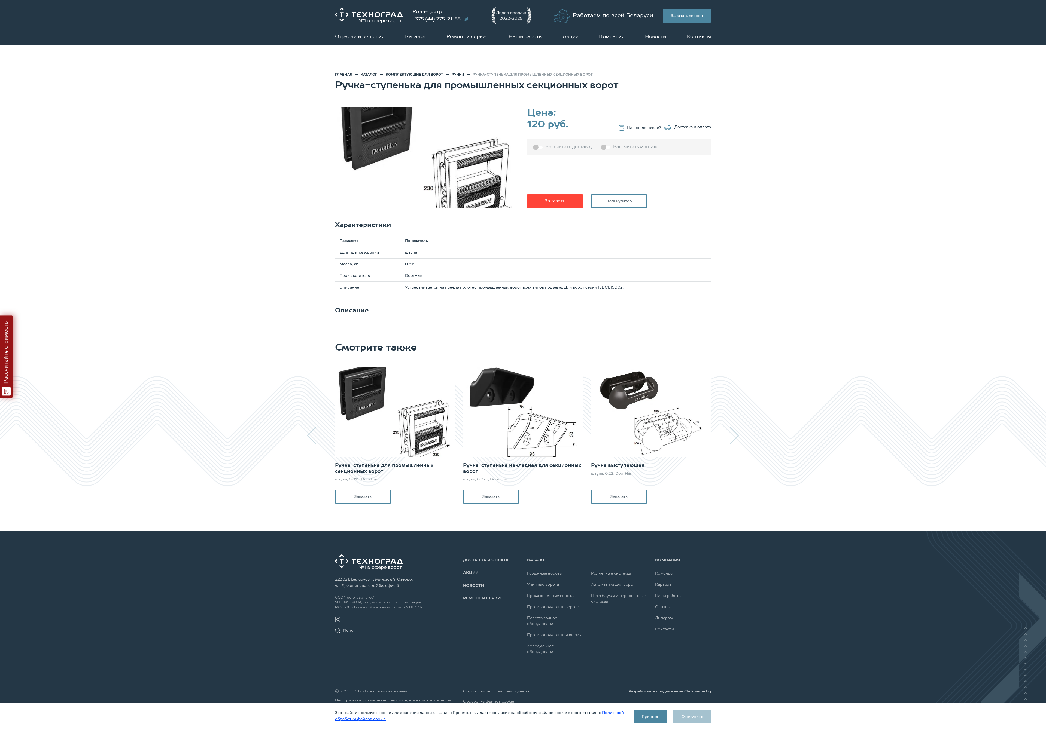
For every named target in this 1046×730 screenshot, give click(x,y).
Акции (571, 36)
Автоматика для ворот (613, 585)
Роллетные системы (611, 573)
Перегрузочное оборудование (542, 621)
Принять (650, 717)
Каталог (415, 36)
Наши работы (526, 36)
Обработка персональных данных (496, 691)
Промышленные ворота (550, 596)
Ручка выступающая (617, 465)
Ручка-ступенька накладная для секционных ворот (522, 468)
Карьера (663, 585)
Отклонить (692, 717)
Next (734, 435)
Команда (664, 573)
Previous (312, 435)
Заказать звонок (687, 16)
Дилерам (664, 618)
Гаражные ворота (544, 573)
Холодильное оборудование (541, 649)
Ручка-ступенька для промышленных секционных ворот (384, 468)
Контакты (698, 36)
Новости (655, 36)
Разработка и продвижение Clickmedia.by (669, 691)
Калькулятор (619, 201)
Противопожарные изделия (554, 635)
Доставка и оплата (692, 127)
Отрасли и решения (360, 36)
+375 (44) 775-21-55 (437, 19)
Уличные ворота (543, 585)
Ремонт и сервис (467, 36)
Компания (612, 36)
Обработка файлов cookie (488, 701)
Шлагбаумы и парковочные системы (618, 598)
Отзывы (662, 607)
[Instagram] (337, 619)
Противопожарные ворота (553, 607)
